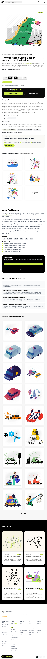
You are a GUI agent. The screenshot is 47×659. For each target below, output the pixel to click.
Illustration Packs (5, 624)
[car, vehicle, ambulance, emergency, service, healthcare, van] (34, 352)
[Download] (19, 338)
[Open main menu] (44, 2)
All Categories (5, 641)
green (23, 126)
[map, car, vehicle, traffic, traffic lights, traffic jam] (12, 457)
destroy (39, 124)
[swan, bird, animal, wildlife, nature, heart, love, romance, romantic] (12, 163)
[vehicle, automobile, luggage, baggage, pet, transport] (12, 500)
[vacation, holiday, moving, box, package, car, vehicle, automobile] (34, 436)
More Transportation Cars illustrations (25, 129)
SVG (5, 77)
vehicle (35, 124)
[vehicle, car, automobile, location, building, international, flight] (34, 394)
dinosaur (10, 124)
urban (15, 126)
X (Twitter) (39, 623)
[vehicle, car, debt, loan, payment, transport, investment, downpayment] (12, 415)
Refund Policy (31, 632)
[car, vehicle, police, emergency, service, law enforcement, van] (12, 373)
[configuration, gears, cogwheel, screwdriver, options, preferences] (12, 436)
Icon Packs (4, 626)
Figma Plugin (13, 631)
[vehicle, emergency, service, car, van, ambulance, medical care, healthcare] (12, 352)
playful (19, 126)
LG (24, 77)
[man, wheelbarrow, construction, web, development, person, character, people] (34, 178)
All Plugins (13, 629)
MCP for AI (13, 646)
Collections (4, 639)
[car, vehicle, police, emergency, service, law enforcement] (34, 331)
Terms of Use (31, 630)
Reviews (21, 634)
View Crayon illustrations (23, 263)
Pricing (21, 628)
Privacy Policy (31, 625)
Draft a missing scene (23, 269)
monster (15, 124)
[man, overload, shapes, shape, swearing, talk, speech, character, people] (12, 193)
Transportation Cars (11, 118)
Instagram (39, 625)
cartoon (10, 126)
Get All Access (23, 267)
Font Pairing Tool (14, 639)
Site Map (30, 634)
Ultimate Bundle (5, 645)
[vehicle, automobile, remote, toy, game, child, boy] (12, 478)
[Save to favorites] (43, 58)
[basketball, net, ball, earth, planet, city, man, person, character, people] (34, 163)
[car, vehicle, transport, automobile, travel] (12, 394)
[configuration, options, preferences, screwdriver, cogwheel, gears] (34, 500)
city (28, 124)
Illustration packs (7, 54)
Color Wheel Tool (14, 637)
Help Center (22, 636)
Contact (21, 639)
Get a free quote (8, 145)
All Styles (4, 643)
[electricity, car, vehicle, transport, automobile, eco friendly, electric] (34, 457)
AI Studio (13, 623)
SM (16, 77)
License (30, 623)
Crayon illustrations (15, 54)
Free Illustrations (5, 628)
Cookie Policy (31, 628)
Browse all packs (37, 129)
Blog (21, 625)
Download (8, 82)
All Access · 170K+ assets (33, 93)
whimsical (31, 126)
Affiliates (21, 632)
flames (27, 126)
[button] (39, 2)
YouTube (39, 630)
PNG (10, 77)
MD (20, 77)
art (35, 126)
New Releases (5, 636)
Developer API (14, 644)
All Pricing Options (23, 630)
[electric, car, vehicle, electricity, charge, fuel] (34, 478)
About (21, 623)
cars (31, 124)
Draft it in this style (20, 85)
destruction (24, 124)
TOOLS (12, 621)
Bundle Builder (14, 648)
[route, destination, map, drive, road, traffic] (34, 415)
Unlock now (17, 69)
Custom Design (14, 642)
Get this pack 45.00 (13, 93)
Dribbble (39, 628)
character (39, 126)
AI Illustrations (5, 634)
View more (23, 513)
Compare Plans (14, 650)
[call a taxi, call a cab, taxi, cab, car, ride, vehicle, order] (12, 331)
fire (19, 124)
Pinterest (39, 632)
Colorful (7, 121)
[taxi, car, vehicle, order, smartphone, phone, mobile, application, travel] (34, 373)
